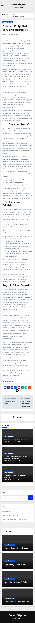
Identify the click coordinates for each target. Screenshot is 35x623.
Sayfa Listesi (6, 511)
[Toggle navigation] (2, 6)
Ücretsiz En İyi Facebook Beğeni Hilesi (14, 519)
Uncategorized (7, 22)
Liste (3, 507)
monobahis (6, 379)
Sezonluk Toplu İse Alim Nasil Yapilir (17, 602)
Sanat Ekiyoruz (18, 5)
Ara (3, 492)
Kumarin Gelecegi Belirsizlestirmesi (16, 440)
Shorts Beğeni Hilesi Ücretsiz (11, 515)
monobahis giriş (7, 381)
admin (6, 34)
